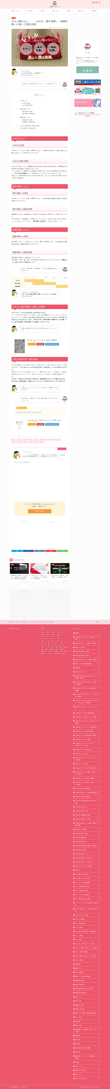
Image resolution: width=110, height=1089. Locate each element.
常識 (50, 439)
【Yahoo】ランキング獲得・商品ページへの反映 (87, 773)
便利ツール (81, 11)
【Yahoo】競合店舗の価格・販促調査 (87, 845)
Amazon (31, 344)
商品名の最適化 (87, 984)
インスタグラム (45, 638)
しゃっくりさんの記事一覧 (21, 462)
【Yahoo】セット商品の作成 (87, 749)
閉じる (42, 95)
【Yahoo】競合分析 (87, 841)
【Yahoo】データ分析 (87, 753)
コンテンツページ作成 (87, 915)
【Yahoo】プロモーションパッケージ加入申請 (87, 759)
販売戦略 (66, 651)
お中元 (26, 439)
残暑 (21, 442)
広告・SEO (55, 11)
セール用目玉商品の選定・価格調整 (87, 931)
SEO (54, 634)
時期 (55, 439)
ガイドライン (53, 638)
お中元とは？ (24, 100)
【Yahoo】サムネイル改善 (87, 739)
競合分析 (87, 1043)
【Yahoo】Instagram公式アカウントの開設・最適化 (87, 677)
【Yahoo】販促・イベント (87, 854)
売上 (53, 647)
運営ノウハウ (15, 11)
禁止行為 (51, 651)
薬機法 (56, 651)
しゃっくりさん (27, 451)
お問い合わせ (39, 511)
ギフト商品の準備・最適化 (87, 898)
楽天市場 (40, 344)
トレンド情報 (28, 11)
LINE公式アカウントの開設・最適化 (87, 643)
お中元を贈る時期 (27, 105)
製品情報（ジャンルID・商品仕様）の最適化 (87, 1057)
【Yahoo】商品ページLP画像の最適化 (87, 792)
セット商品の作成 (87, 923)
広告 (61, 647)
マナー (37, 439)
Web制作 (42, 11)
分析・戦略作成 (87, 972)
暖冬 (47, 649)
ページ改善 (87, 939)
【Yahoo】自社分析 (87, 849)
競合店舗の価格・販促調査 (87, 1048)
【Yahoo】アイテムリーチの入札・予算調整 (87, 722)
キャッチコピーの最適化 (87, 894)
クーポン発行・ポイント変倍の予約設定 (87, 910)
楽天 (57, 649)
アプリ (54, 636)
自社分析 (87, 1052)
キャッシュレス (61, 638)
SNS (59, 634)
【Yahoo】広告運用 (87, 829)
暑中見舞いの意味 (27, 111)
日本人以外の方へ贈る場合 (28, 128)
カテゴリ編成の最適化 (87, 890)
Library (44, 634)
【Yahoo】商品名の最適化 (87, 796)
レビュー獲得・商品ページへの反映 (87, 956)
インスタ (59, 636)
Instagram (61, 632)
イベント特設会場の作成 (87, 886)
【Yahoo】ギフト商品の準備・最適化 (87, 735)
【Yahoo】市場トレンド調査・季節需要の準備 (87, 824)
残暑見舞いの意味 (27, 120)
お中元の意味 (26, 103)
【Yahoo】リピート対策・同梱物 (87, 778)
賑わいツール (45, 653)
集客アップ (65, 653)
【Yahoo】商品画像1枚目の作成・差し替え (87, 801)
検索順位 (52, 649)
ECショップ (54, 632)
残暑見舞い (26, 442)
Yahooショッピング (52, 344)
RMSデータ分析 (87, 647)
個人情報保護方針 (14, 1087)
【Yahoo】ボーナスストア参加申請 (87, 768)
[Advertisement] (40, 483)
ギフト (32, 439)
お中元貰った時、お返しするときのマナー (29, 412)
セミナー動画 (87, 927)
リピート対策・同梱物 (87, 952)
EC (49, 632)
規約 (61, 651)
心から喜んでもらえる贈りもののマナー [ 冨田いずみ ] (44, 420)
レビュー (44, 647)
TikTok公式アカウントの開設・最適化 (87, 659)
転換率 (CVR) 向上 (87, 1070)
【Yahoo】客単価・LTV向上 (87, 819)
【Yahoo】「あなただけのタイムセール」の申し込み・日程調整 (87, 701)
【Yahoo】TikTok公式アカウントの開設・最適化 (87, 695)
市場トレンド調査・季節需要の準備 (87, 1013)
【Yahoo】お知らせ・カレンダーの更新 (87, 707)
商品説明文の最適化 (87, 992)
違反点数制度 (57, 653)
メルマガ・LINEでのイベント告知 (87, 943)
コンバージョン (61, 640)
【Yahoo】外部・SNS (87, 811)
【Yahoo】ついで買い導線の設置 (87, 713)
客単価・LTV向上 (87, 1009)
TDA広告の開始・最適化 (87, 655)
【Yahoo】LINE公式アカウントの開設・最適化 (87, 683)
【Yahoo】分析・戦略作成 (87, 788)
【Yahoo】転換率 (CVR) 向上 (87, 858)
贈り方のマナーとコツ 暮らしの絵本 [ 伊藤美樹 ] (42, 340)
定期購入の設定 (87, 1005)
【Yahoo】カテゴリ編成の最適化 (87, 731)
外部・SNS (87, 1001)
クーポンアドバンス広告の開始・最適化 (87, 904)
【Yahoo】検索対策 (87, 837)
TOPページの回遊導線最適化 (87, 663)
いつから (15, 439)
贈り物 (32, 442)
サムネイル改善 (87, 919)
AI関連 (87, 633)
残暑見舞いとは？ (25, 117)
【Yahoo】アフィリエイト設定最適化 (87, 727)
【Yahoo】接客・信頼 (87, 833)
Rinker (35, 341)
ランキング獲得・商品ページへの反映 (87, 948)
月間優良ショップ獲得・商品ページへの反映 (87, 1030)
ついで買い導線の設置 (87, 874)
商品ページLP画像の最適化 (87, 976)
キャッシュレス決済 (46, 640)
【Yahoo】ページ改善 (87, 764)
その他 (87, 870)
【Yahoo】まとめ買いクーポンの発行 (87, 717)
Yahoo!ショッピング (46, 636)
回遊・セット (87, 996)
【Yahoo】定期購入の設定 (87, 815)
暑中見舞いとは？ (25, 109)
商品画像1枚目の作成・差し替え (87, 988)
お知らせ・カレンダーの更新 (87, 866)
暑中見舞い (15, 442)
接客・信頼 (87, 1025)
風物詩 (42, 442)
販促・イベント (87, 1066)
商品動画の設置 (87, 980)
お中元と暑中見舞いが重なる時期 (29, 126)
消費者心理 (45, 651)
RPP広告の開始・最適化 (87, 651)
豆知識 (69, 11)
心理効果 (66, 647)
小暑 (46, 439)
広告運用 (87, 1021)
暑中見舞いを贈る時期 (29, 113)
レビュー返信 (87, 960)
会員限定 (94, 11)
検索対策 (87, 1035)
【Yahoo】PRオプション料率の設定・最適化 (87, 689)
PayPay (49, 634)
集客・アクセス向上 (87, 1078)
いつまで (21, 439)
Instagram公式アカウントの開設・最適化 (87, 638)
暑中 (59, 439)
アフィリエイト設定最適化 (87, 882)
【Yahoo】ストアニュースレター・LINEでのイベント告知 (87, 744)
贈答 (38, 442)
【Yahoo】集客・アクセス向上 (87, 862)
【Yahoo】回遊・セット (87, 807)
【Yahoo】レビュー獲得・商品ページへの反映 (87, 783)
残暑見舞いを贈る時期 (29, 122)
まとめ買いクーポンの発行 (87, 878)
